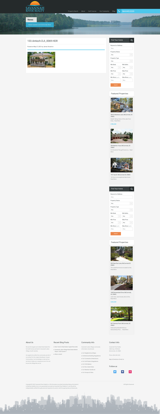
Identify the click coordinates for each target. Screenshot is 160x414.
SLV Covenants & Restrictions (90, 358)
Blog (113, 11)
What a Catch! (58, 354)
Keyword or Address (116, 45)
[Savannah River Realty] (35, 6)
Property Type (115, 58)
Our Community (104, 11)
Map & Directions (113, 359)
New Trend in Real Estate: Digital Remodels (66, 347)
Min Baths (125, 64)
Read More (117, 121)
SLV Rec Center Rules (88, 367)
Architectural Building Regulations (91, 355)
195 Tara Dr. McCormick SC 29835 (120, 175)
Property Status (115, 52)
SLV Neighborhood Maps (89, 353)
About (83, 11)
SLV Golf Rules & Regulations (90, 361)
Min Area (115, 77)
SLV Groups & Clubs (87, 372)
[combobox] (122, 54)
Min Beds (113, 64)
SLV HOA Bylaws (86, 364)
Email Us (121, 359)
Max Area (126, 77)
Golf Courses (92, 11)
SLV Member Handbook (88, 369)
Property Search (73, 11)
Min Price (113, 71)
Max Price (125, 71)
